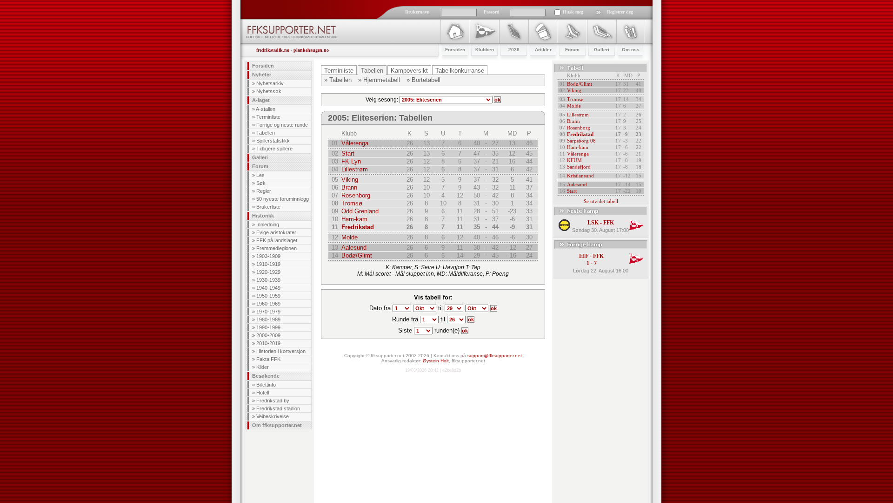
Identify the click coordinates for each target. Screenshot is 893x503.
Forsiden (263, 65)
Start (347, 153)
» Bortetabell (423, 79)
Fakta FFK (268, 359)
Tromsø (351, 203)
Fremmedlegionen (276, 248)
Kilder (262, 367)
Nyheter (261, 74)
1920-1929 (268, 272)
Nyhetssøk (268, 91)
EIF (583, 256)
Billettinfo (266, 384)
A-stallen (265, 109)
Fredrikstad (357, 227)
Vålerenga (354, 143)
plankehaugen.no (311, 50)
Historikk (263, 215)
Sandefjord (579, 167)
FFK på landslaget (276, 240)
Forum (260, 166)
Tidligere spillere (274, 148)
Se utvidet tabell (601, 201)
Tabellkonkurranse (459, 70)
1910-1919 (268, 264)
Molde (349, 237)
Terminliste (268, 117)
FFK (608, 222)
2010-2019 (268, 343)
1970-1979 (268, 311)
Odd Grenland (360, 211)
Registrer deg (620, 11)
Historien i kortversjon (281, 351)
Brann (349, 187)
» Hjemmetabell (379, 79)
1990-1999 (268, 327)
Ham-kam (354, 219)
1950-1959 (268, 296)
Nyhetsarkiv (270, 83)
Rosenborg (355, 195)
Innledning (267, 224)
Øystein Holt (436, 360)
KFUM (574, 160)
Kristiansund (580, 175)
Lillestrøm (354, 169)
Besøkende (266, 376)
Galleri (260, 157)
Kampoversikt (409, 70)
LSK (593, 222)
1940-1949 (268, 288)
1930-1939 (268, 280)
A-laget (261, 100)
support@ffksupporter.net (494, 355)
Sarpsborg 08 (581, 140)
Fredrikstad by (272, 400)
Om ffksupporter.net (277, 425)
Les (260, 175)
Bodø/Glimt (356, 255)
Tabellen (265, 133)
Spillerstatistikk (273, 140)
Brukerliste (268, 207)
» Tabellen (338, 79)
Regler (263, 191)
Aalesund (354, 247)
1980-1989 (268, 319)
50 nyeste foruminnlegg (282, 199)
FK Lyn (351, 161)
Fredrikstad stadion (278, 408)
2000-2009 (268, 335)
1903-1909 (268, 256)
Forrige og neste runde (282, 125)
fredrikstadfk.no (272, 50)
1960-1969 (268, 303)
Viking (349, 179)
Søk (261, 183)
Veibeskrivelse (272, 416)
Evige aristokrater (276, 232)
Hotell (262, 392)
